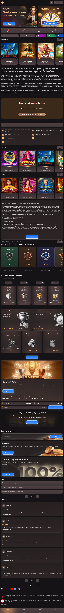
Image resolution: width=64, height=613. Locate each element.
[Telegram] (15, 589)
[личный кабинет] (51, 2)
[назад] (26, 496)
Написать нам (4, 585)
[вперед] (37, 496)
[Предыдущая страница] (26, 580)
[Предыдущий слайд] (58, 39)
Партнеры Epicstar (37, 585)
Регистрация (58, 2)
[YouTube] (11, 589)
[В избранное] (16, 45)
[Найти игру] (2, 36)
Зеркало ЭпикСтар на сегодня (32, 114)
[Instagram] (18, 589)
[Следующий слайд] (61, 39)
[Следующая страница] (37, 580)
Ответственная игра (26, 585)
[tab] (8, 30)
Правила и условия (14, 585)
